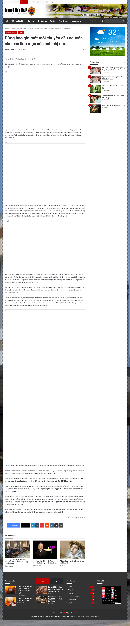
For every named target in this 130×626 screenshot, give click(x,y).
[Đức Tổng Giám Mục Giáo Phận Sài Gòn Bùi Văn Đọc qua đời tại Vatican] (45, 550)
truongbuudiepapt (11, 49)
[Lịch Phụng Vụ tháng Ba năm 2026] (95, 108)
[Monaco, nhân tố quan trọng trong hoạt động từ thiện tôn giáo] (95, 70)
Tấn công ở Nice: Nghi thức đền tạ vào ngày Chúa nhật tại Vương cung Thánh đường (16, 562)
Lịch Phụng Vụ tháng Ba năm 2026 (113, 105)
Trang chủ (34, 616)
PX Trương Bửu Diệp (17, 21)
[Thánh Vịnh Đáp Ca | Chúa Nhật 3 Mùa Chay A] (95, 99)
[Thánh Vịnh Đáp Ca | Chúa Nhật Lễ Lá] (95, 89)
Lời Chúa (31, 21)
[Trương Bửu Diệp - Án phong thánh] (20, 11)
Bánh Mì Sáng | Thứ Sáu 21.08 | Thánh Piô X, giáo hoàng (45, 2)
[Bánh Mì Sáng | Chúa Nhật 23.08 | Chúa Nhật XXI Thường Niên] (41, 590)
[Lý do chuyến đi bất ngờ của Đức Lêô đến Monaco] (95, 79)
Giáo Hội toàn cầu (21, 28)
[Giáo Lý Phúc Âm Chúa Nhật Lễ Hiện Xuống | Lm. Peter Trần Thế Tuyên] (10, 590)
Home (8, 28)
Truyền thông (42, 21)
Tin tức (52, 21)
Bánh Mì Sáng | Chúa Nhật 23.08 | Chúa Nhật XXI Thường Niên (55, 589)
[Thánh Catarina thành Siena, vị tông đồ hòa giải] (72, 550)
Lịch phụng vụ (76, 21)
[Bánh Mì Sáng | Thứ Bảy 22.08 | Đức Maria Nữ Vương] (41, 599)
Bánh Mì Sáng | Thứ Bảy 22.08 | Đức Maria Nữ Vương (55, 599)
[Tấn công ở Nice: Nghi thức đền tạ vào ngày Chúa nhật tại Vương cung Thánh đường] (17, 549)
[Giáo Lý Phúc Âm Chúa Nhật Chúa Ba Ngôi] (10, 601)
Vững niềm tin (63, 21)
